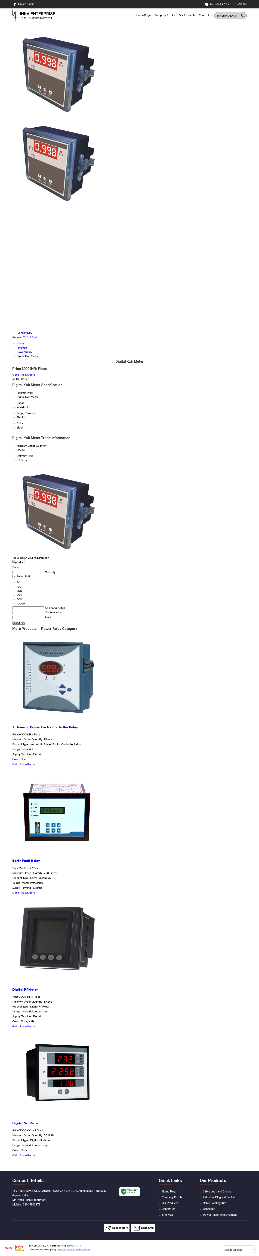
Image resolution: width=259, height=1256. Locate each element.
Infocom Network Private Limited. (73, 1249)
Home (20, 343)
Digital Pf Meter (25, 989)
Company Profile (164, 15)
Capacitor (209, 1209)
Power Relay (24, 352)
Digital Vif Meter (25, 1123)
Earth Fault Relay (26, 860)
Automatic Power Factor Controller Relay (45, 727)
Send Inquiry (24, 332)
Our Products (187, 15)
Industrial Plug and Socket (219, 1197)
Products (22, 347)
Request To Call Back (25, 337)
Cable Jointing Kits (214, 1203)
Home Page (143, 15)
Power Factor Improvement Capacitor (220, 1216)
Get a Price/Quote (23, 374)
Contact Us (205, 15)
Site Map (167, 1214)
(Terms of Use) (74, 1245)
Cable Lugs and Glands (217, 1191)
